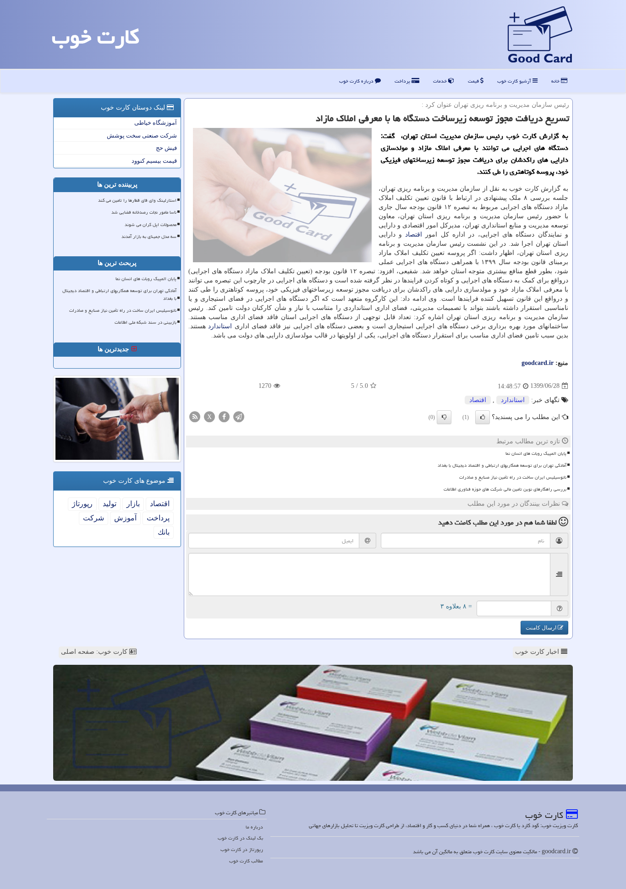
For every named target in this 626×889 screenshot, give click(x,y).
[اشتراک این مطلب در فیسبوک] (224, 416)
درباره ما (254, 827)
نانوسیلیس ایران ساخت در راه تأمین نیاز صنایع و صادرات (512, 477)
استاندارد (220, 326)
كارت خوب (95, 36)
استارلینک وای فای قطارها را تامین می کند (137, 200)
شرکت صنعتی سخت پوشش (142, 135)
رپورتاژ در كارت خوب (241, 849)
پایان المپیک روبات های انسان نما (535, 453)
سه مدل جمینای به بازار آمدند (148, 236)
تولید (109, 504)
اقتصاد (413, 234)
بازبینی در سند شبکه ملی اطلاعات (145, 322)
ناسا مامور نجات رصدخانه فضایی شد (143, 212)
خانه (556, 81)
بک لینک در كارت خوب (240, 838)
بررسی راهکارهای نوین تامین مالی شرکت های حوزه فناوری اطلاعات (505, 489)
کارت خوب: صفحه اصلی (95, 651)
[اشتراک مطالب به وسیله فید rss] (194, 416)
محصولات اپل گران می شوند (150, 224)
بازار (133, 504)
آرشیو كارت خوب (515, 81)
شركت (93, 518)
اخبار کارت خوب (538, 651)
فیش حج (166, 147)
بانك (164, 532)
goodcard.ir (538, 362)
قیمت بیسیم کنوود (154, 160)
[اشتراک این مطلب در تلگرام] (238, 416)
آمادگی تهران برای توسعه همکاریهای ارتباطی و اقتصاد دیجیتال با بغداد (502, 465)
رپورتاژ (82, 504)
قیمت (474, 81)
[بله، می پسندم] (482, 417)
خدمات (440, 81)
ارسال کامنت (542, 627)
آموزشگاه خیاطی (155, 122)
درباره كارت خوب (357, 81)
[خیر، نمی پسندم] (444, 417)
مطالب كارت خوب (246, 861)
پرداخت (403, 81)
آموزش (125, 518)
